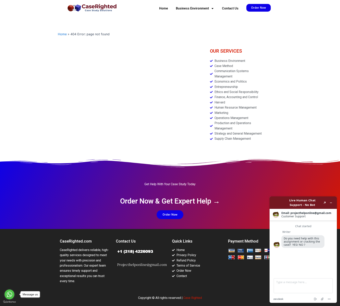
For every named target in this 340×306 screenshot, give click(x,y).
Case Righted (192, 298)
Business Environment (192, 8)
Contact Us (230, 8)
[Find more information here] (303, 249)
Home (163, 8)
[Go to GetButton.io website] (9, 302)
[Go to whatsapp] (9, 294)
